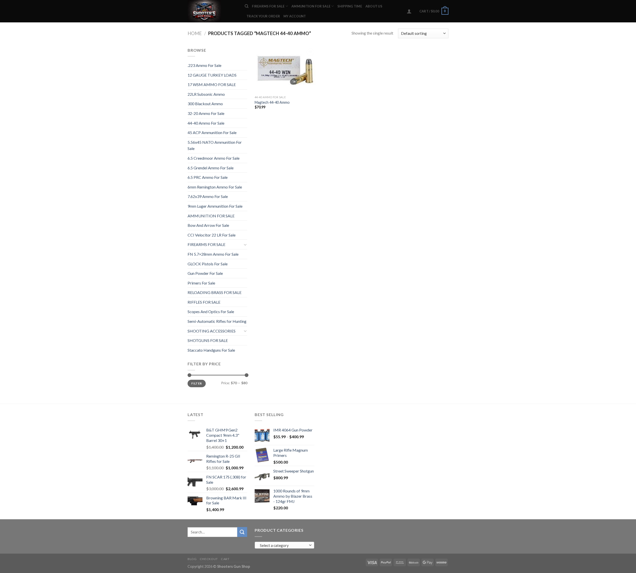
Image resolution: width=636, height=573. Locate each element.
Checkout (209, 559)
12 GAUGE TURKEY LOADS (212, 75)
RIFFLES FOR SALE (204, 302)
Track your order (263, 16)
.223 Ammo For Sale (204, 65)
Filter (196, 383)
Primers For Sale (201, 283)
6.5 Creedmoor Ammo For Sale (213, 158)
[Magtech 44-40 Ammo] (285, 70)
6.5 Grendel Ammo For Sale (211, 167)
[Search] (246, 6)
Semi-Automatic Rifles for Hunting (217, 321)
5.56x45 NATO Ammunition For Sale (215, 145)
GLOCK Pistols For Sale (208, 263)
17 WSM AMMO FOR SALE (212, 84)
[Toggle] (245, 244)
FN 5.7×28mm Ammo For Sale (213, 254)
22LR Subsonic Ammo (206, 94)
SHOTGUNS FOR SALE (208, 340)
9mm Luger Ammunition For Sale (215, 206)
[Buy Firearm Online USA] (212, 11)
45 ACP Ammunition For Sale (212, 132)
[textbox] (283, 545)
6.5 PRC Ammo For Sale (208, 177)
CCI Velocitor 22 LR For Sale (212, 235)
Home (195, 33)
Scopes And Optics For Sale (211, 311)
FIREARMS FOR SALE (268, 6)
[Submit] (242, 532)
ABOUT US (373, 6)
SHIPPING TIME (349, 6)
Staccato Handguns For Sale (211, 350)
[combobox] (284, 545)
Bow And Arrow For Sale (208, 225)
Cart (225, 559)
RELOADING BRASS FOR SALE (214, 292)
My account (294, 16)
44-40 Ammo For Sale (206, 123)
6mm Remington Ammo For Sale (215, 187)
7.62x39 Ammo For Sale (208, 196)
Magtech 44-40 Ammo (272, 102)
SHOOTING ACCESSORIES (212, 331)
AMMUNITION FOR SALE (310, 6)
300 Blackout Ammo (205, 103)
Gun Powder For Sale (205, 273)
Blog (192, 559)
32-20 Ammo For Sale (206, 113)
